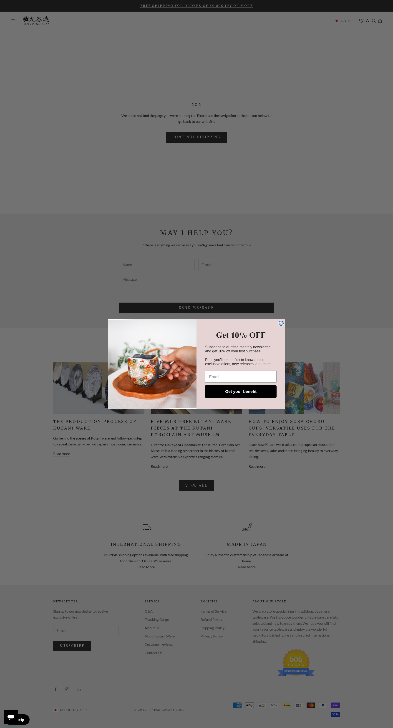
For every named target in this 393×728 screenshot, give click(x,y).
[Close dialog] (281, 323)
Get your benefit (241, 391)
